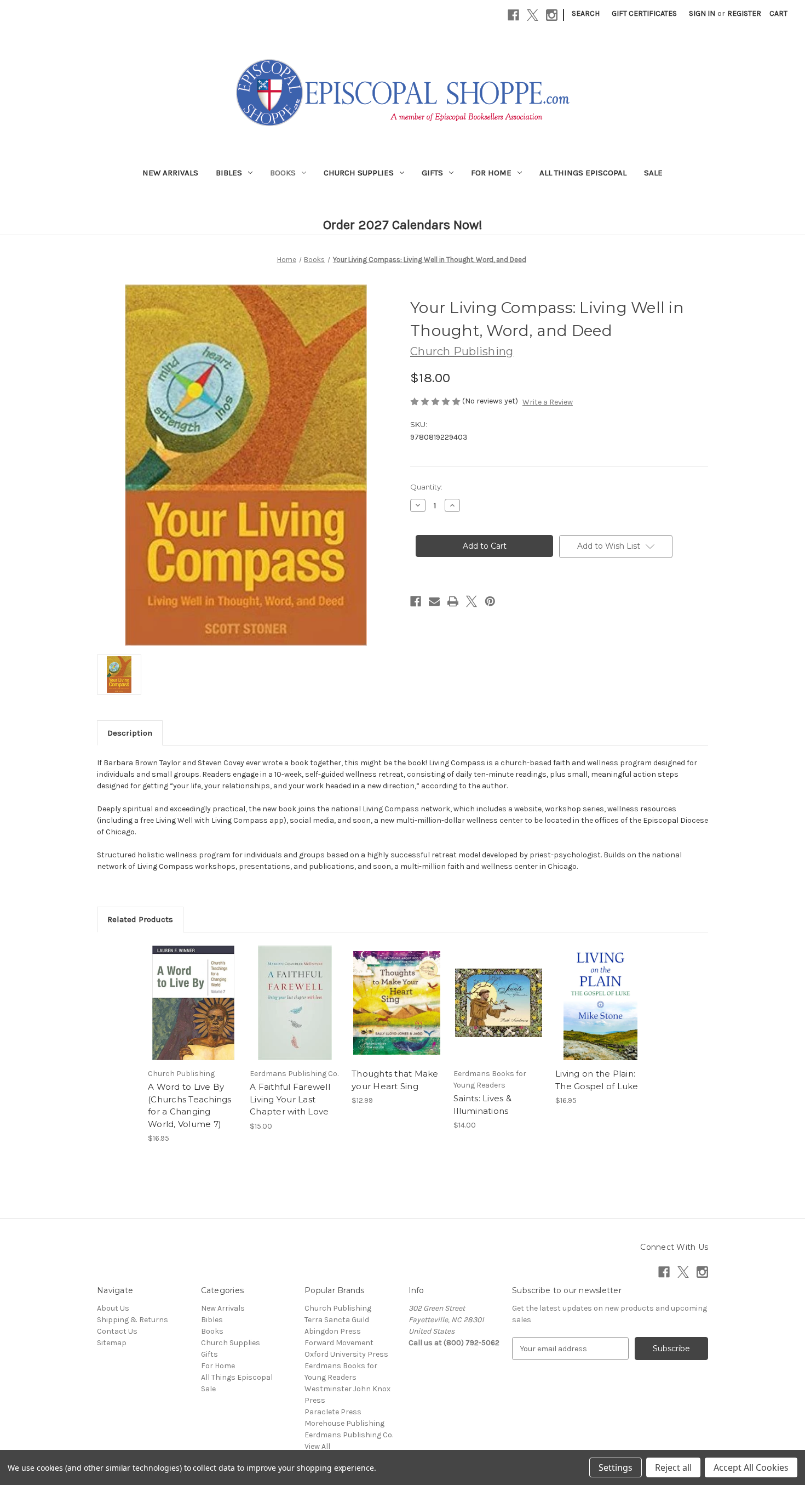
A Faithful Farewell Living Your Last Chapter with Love (290, 1099)
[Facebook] (513, 15)
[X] (532, 15)
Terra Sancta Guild (336, 1319)
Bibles (229, 173)
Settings (616, 1467)
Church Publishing (337, 1308)
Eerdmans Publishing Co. (348, 1435)
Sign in (702, 13)
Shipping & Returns (132, 1319)
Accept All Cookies (751, 1467)
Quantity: (426, 486)
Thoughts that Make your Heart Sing (395, 1079)
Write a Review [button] (547, 402)
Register (744, 13)
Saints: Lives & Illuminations (482, 1104)
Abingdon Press (332, 1331)
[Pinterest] (490, 601)
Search (586, 13)
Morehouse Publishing (344, 1423)
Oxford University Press (346, 1354)
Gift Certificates (644, 13)
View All (317, 1446)
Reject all (673, 1467)
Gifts (432, 173)
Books (283, 173)
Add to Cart (294, 1012)
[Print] (452, 601)
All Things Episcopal (582, 173)
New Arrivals (170, 173)
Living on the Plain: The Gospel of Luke (597, 1079)
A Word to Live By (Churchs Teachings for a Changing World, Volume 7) (190, 1105)
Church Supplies (359, 173)
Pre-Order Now (193, 1012)
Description (129, 733)
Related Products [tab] (140, 919)
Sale (653, 173)
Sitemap (112, 1342)
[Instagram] (551, 15)
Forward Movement (338, 1342)
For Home (491, 173)
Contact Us (117, 1331)
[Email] (434, 601)
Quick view (185, 993)
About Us (113, 1308)
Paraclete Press (332, 1411)
